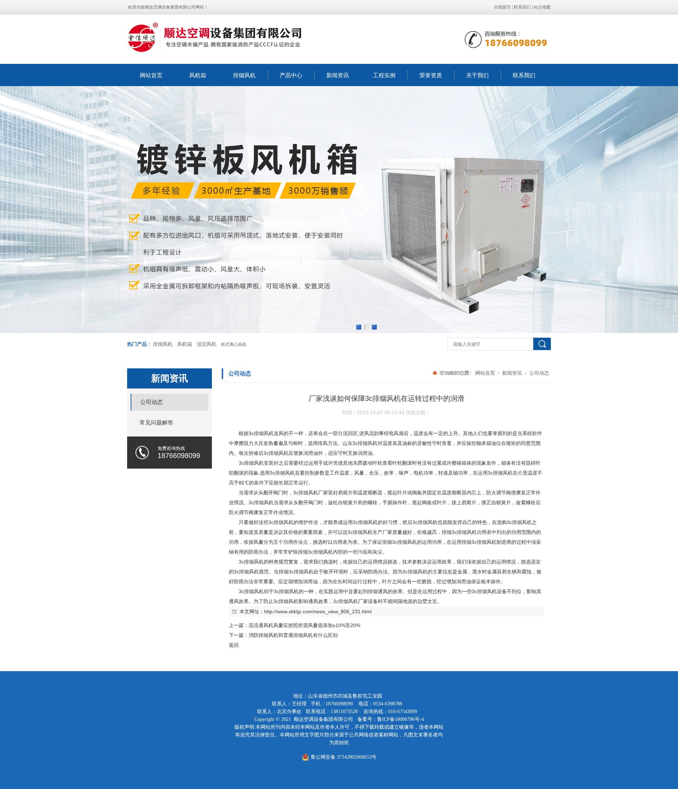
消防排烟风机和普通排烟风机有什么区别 (293, 635)
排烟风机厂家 (313, 492)
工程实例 (384, 75)
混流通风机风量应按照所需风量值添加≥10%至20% (304, 625)
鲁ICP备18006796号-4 (400, 719)
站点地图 (542, 7)
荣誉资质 (431, 75)
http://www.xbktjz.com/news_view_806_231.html (317, 611)
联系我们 (522, 7)
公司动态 (538, 373)
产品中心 (291, 75)
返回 (234, 645)
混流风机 (206, 344)
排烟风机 (244, 75)
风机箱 (197, 75)
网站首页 (151, 75)
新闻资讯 (337, 75)
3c (251, 433)
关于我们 (477, 75)
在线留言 (502, 7)
